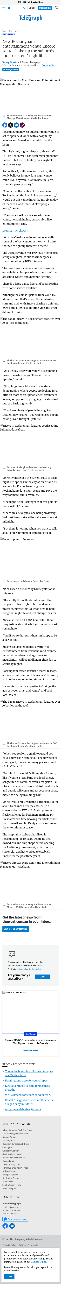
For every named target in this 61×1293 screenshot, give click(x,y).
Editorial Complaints (28, 1245)
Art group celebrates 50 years (23, 1109)
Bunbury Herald (9, 1140)
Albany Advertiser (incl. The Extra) (17, 1130)
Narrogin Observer (10, 1174)
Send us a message (17, 1219)
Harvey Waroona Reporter (13, 1157)
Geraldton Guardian (10, 1151)
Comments (48, 65)
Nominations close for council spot (26, 1080)
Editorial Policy (9, 1245)
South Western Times (11, 1185)
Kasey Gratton (12, 70)
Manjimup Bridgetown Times (15, 1168)
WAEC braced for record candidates (26, 1094)
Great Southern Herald (11, 1154)
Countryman (7, 1147)
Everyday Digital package (31, 969)
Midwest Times (8, 1171)
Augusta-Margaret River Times (15, 1133)
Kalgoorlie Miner (9, 1161)
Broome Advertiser (10, 1137)
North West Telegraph (11, 1178)
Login (32, 8)
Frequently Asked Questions (28, 1239)
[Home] (9, 8)
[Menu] (3, 7)
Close (9, 1276)
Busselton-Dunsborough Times (15, 1144)
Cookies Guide (38, 1261)
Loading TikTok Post (14, 230)
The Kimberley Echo (11, 1164)
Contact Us (7, 1239)
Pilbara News (8, 1181)
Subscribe (45, 8)
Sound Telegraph (10, 31)
